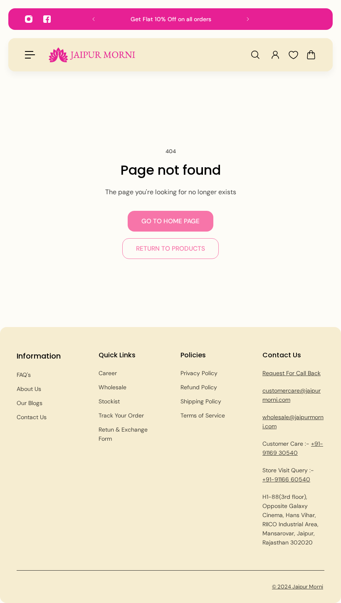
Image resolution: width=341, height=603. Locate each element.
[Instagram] (29, 19)
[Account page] (275, 55)
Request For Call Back (291, 373)
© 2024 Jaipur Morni (297, 586)
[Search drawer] (255, 55)
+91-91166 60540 (286, 479)
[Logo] (92, 54)
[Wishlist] (293, 54)
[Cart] (311, 55)
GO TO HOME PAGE (170, 221)
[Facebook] (47, 19)
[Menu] (30, 55)
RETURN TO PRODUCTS (170, 248)
